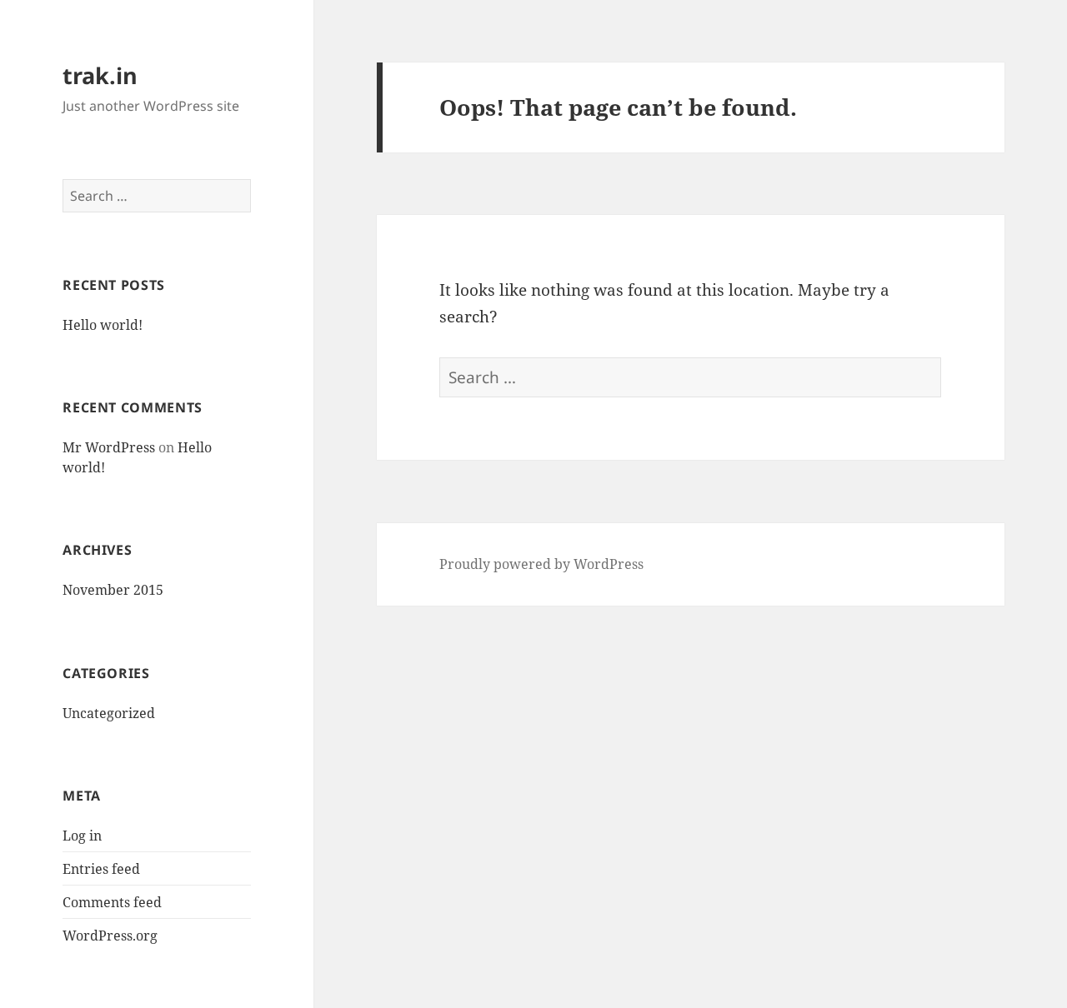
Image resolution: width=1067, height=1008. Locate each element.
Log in (82, 835)
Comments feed (112, 902)
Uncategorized (109, 713)
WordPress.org (110, 935)
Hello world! (103, 325)
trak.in (100, 75)
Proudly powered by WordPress (541, 564)
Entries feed (101, 869)
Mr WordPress (109, 447)
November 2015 (113, 590)
